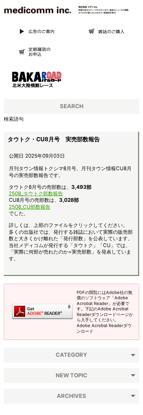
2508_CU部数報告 (29, 207)
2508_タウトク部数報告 (36, 193)
